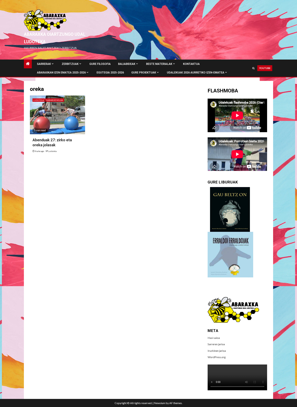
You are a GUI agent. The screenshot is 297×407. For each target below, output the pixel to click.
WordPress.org (217, 357)
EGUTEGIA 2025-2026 (110, 72)
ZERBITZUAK (70, 64)
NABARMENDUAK (54, 100)
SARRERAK (44, 64)
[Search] (253, 68)
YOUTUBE (265, 68)
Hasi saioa (214, 337)
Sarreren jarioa (216, 344)
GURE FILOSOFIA (100, 64)
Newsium (159, 403)
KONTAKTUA (191, 64)
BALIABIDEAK (126, 64)
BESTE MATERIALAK (159, 64)
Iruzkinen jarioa (217, 350)
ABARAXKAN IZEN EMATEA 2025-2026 (61, 72)
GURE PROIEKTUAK (143, 72)
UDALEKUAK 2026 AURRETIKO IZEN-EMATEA (195, 72)
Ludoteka (38, 100)
